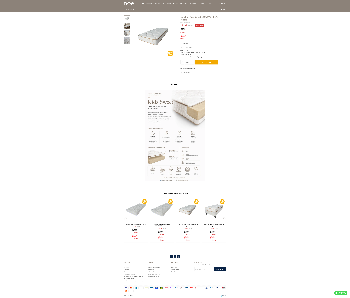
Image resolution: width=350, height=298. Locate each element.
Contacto (126, 267)
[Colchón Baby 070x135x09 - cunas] (136, 210)
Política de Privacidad (129, 274)
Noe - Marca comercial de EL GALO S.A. (133, 276)
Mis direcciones (175, 269)
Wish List (173, 271)
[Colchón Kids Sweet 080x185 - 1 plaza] (188, 210)
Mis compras (174, 267)
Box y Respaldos (172, 3)
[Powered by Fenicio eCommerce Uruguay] (223, 295)
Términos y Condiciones (153, 267)
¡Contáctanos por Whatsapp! (342, 293)
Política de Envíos (151, 271)
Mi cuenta (173, 265)
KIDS (164, 3)
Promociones (150, 269)
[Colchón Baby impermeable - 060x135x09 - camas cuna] (162, 210)
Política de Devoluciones (153, 274)
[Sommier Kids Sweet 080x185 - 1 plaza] (214, 210)
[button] (224, 219)
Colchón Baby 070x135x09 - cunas (136, 224)
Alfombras (183, 3)
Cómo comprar (151, 265)
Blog (125, 271)
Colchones (140, 3)
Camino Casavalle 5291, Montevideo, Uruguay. (135, 281)
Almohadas (157, 3)
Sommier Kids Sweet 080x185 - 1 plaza (214, 225)
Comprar (207, 62)
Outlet (208, 3)
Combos (201, 3)
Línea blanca (193, 3)
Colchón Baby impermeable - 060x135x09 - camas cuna (162, 225)
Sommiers (149, 3)
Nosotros (126, 265)
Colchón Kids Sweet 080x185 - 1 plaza (188, 225)
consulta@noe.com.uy (153, 276)
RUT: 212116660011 (129, 278)
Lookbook (126, 269)
